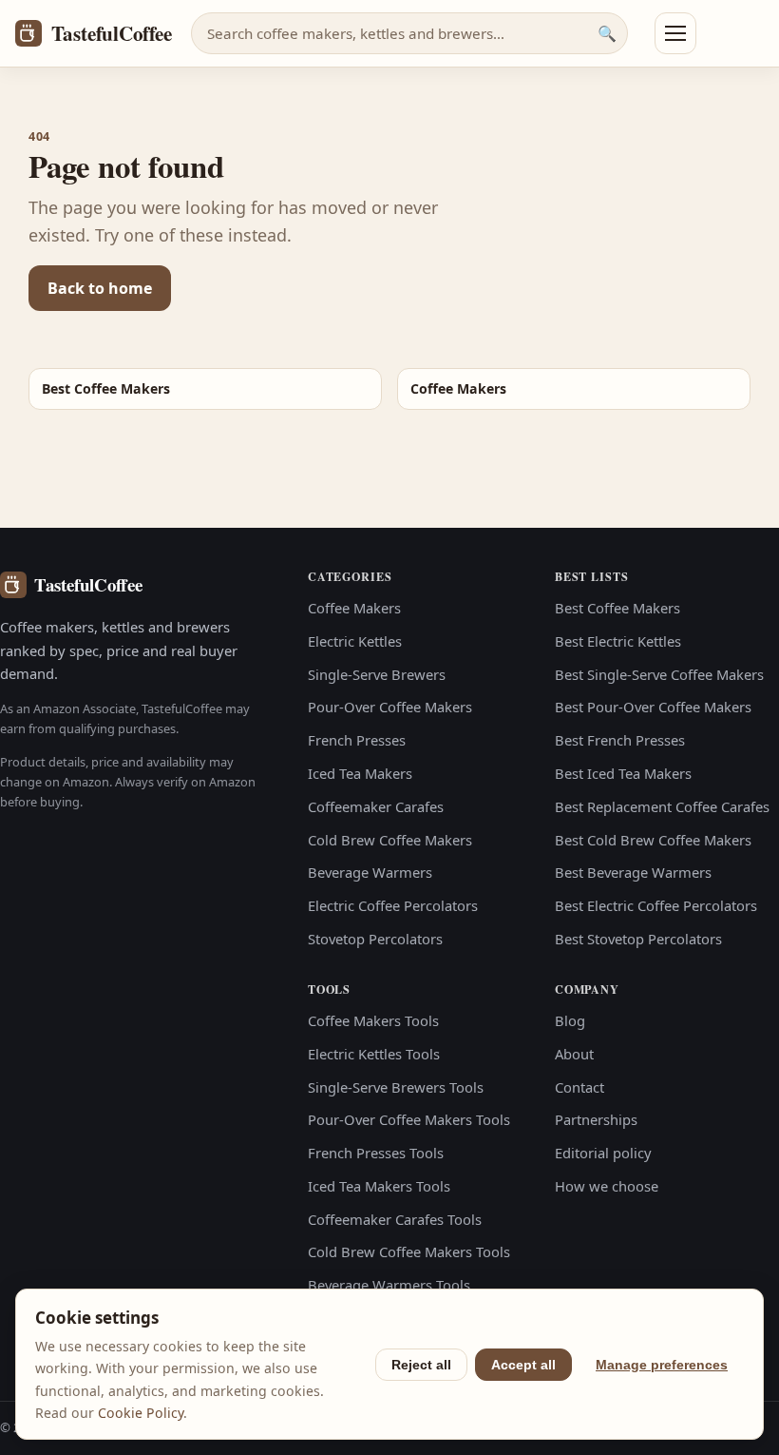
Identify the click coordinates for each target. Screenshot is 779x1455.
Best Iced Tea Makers (623, 773)
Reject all (421, 1364)
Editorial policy (603, 1152)
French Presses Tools (376, 1152)
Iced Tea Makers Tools (379, 1185)
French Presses (357, 739)
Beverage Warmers (370, 872)
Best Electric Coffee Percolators (656, 905)
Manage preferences (662, 1364)
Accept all (523, 1364)
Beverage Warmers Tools (389, 1284)
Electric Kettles (355, 640)
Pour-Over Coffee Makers (390, 706)
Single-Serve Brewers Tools (396, 1086)
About (574, 1053)
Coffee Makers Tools (373, 1020)
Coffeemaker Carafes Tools (395, 1219)
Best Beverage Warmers (633, 872)
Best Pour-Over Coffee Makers (653, 706)
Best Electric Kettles (618, 640)
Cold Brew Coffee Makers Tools (409, 1251)
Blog (570, 1020)
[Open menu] (675, 33)
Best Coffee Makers (617, 607)
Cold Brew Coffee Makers (390, 839)
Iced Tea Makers (360, 773)
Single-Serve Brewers (377, 674)
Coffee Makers (354, 607)
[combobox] (409, 33)
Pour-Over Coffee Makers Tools (409, 1119)
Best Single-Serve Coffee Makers (659, 674)
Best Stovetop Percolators (638, 938)
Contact (579, 1086)
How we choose (606, 1185)
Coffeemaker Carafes (376, 806)
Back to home (100, 288)
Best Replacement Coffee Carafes (662, 806)
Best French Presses (620, 739)
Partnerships (596, 1119)
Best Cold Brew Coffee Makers (653, 839)
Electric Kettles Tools (374, 1053)
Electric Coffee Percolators (393, 905)
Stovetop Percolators (375, 938)
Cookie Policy (140, 1413)
